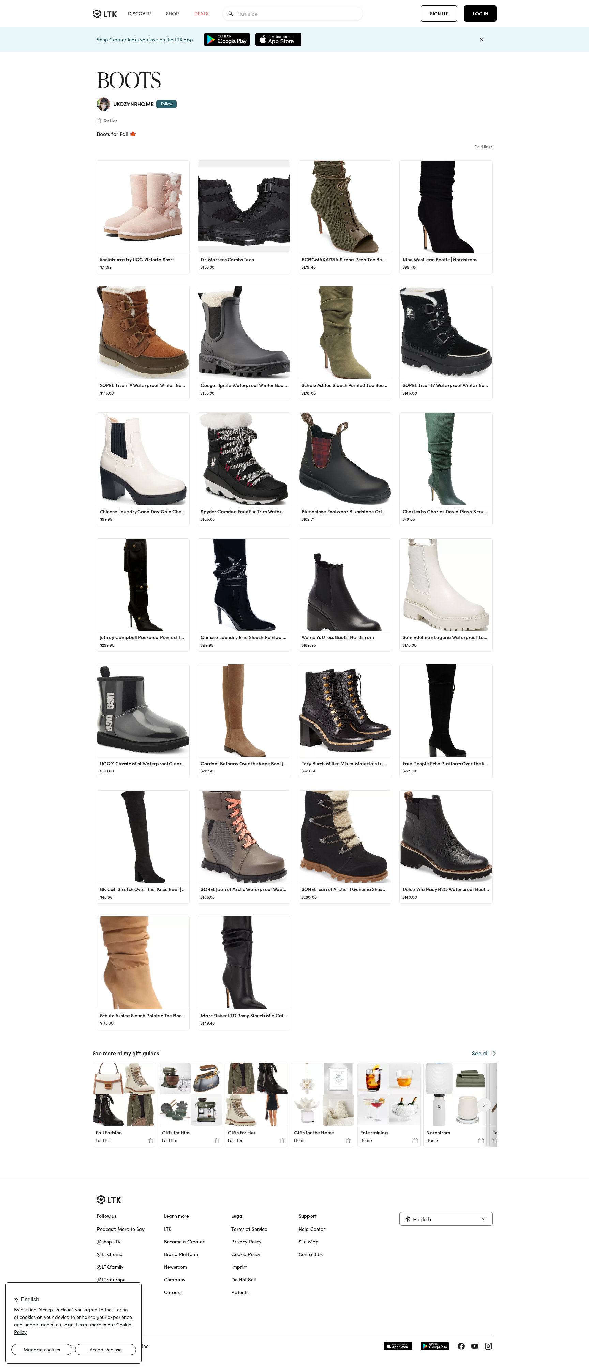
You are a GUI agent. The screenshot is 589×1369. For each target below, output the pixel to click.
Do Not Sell (243, 1280)
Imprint (239, 1267)
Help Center (312, 1229)
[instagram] (488, 1346)
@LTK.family (110, 1267)
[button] (445, 1219)
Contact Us (311, 1254)
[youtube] (475, 1346)
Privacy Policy (246, 1242)
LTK (167, 1229)
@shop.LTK (109, 1242)
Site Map (309, 1242)
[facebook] (461, 1346)
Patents (239, 1292)
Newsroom (175, 1267)
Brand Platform (181, 1254)
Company (174, 1280)
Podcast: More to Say (121, 1229)
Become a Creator (184, 1242)
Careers (172, 1292)
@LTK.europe (111, 1280)
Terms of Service (249, 1229)
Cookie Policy (245, 1254)
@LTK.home (109, 1254)
